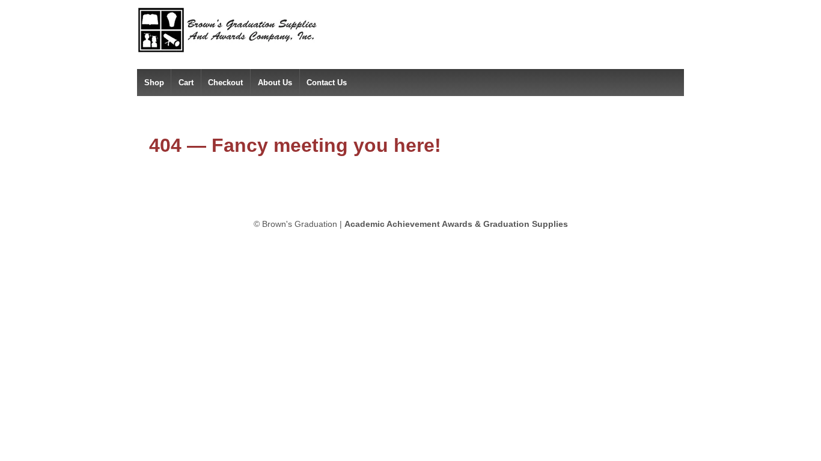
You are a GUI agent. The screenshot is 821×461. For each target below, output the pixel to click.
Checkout (225, 82)
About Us (275, 82)
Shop (154, 82)
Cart (186, 82)
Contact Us (327, 82)
